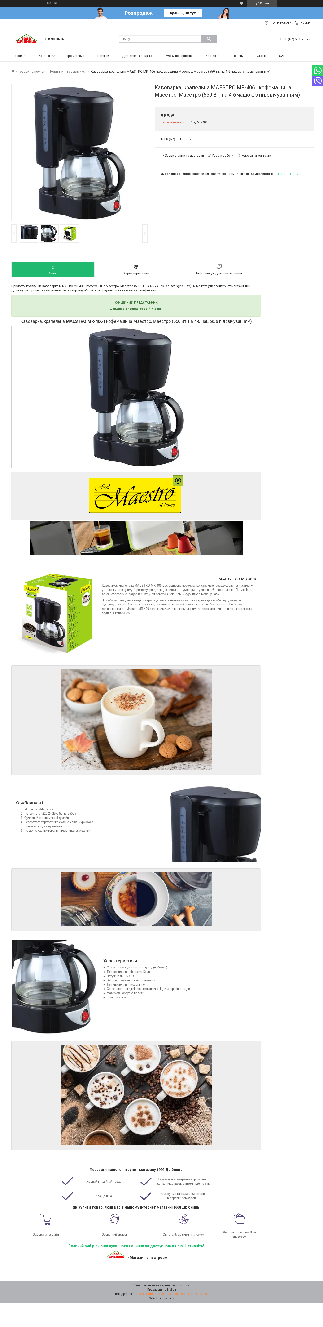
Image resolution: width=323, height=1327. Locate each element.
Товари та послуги (32, 71)
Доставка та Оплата (137, 56)
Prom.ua (184, 1285)
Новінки (103, 56)
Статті (261, 56)
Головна (19, 56)
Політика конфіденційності (191, 1294)
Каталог (44, 56)
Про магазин (75, 56)
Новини (238, 56)
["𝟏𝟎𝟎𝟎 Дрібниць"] (27, 38)
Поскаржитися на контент (153, 1294)
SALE (283, 56)
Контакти (212, 56)
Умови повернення (178, 56)
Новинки (56, 71)
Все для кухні (77, 71)
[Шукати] (209, 39)
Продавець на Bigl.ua (161, 1289)
